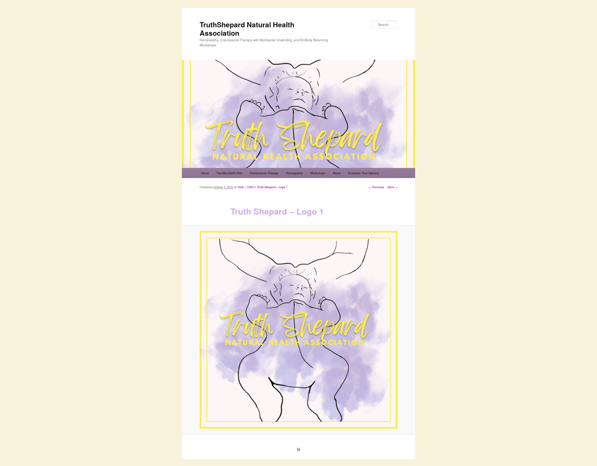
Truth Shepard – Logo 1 (272, 187)
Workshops (317, 173)
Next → (392, 187)
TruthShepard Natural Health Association (247, 28)
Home (205, 173)
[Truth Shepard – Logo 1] (298, 330)
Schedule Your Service (363, 173)
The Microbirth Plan (229, 173)
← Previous (376, 187)
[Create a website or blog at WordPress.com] (298, 450)
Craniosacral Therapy (264, 173)
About (337, 173)
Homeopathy (294, 173)
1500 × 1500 (245, 187)
